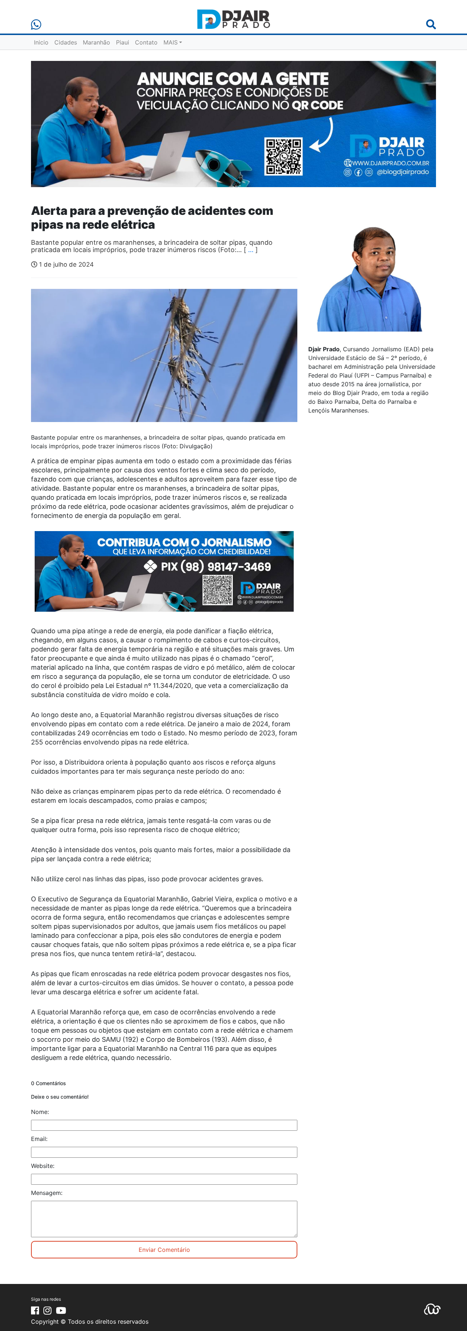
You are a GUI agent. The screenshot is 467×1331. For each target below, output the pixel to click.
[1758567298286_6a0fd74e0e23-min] (164, 576)
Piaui (122, 42)
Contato (146, 42)
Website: (42, 1165)
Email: (39, 1138)
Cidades (65, 42)
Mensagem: (46, 1192)
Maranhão (96, 42)
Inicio (41, 42)
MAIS (170, 42)
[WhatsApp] (36, 25)
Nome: (40, 1111)
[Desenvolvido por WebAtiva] (432, 1308)
